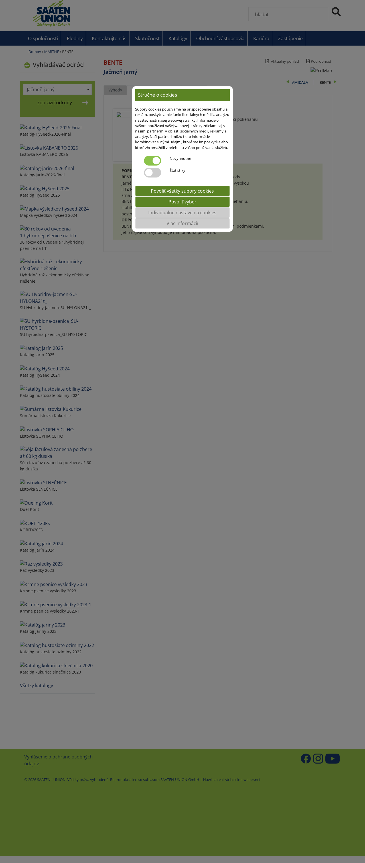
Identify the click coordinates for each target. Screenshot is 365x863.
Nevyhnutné (180, 158)
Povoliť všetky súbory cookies (182, 191)
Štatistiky (177, 170)
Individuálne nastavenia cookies (182, 212)
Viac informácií (182, 223)
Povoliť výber (182, 202)
